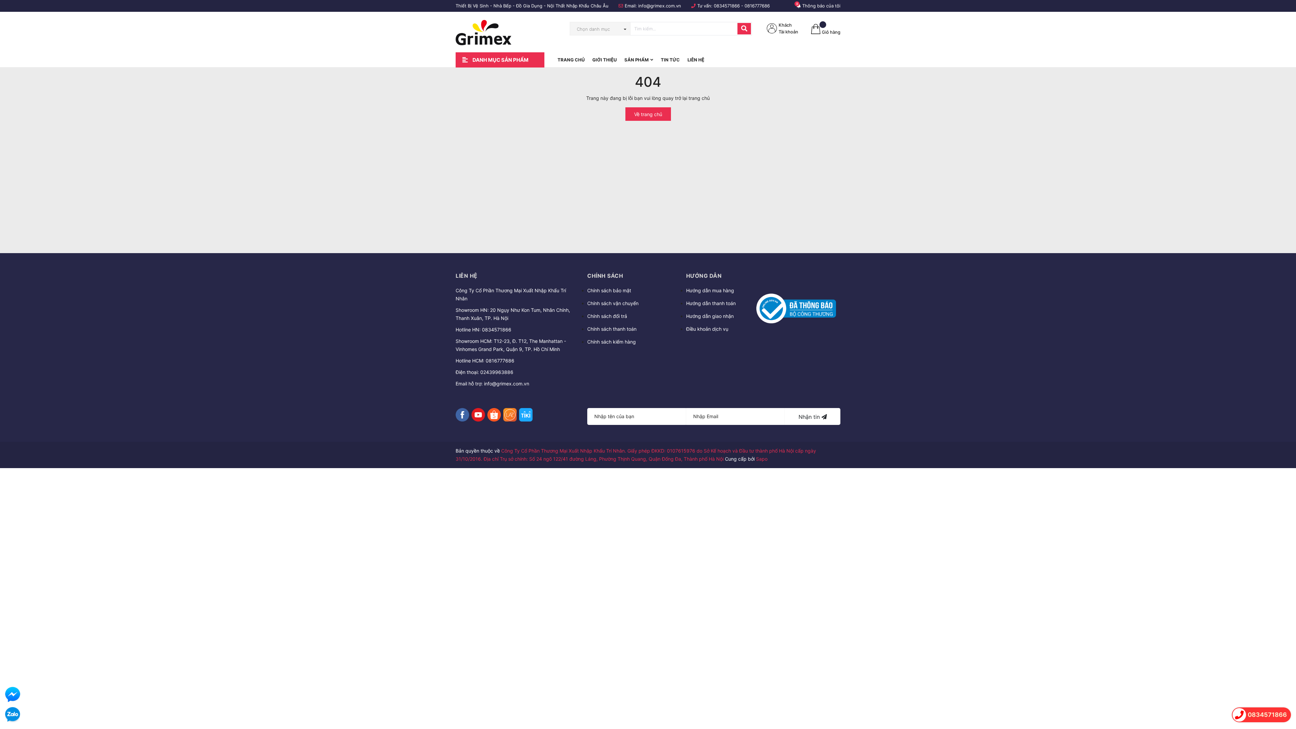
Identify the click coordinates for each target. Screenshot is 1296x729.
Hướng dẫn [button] (704, 275)
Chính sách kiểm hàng (611, 342)
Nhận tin (810, 416)
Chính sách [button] (605, 275)
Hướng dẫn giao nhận (710, 316)
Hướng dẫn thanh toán (711, 303)
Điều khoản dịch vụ (707, 329)
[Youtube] (478, 415)
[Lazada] (510, 415)
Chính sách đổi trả (607, 316)
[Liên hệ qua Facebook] (12, 694)
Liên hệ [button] (467, 275)
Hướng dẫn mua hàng (710, 290)
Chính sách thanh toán (612, 329)
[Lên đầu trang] (1284, 695)
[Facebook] (462, 415)
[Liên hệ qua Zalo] (12, 714)
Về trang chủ (648, 114)
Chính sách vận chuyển (613, 303)
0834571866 (727, 5)
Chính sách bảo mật (609, 290)
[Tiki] (526, 415)
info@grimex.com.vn (659, 5)
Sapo (761, 459)
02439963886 (496, 372)
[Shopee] (494, 415)
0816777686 (757, 5)
